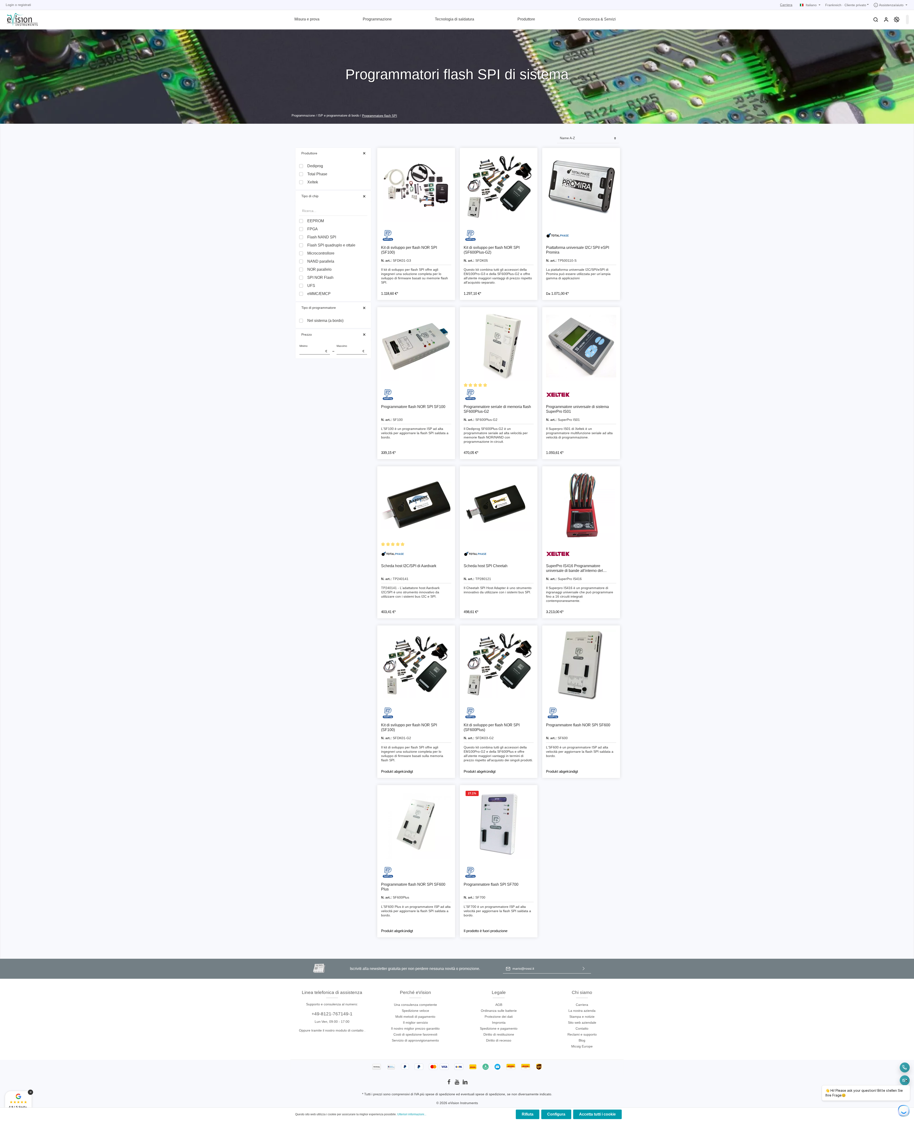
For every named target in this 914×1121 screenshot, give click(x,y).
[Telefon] (905, 1067)
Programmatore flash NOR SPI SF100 (413, 407)
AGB (498, 1005)
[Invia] (583, 969)
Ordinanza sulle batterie (499, 1011)
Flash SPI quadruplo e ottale (331, 245)
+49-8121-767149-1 (332, 1013)
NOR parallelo (319, 269)
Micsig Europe (582, 1046)
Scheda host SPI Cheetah (485, 566)
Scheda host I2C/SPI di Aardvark (408, 566)
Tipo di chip (309, 196)
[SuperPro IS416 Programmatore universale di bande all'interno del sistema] (581, 505)
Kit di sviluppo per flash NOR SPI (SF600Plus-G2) (492, 250)
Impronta (499, 1022)
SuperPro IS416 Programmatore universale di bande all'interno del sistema (574, 568)
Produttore (309, 153)
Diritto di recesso (498, 1040)
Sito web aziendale (582, 1022)
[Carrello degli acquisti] (907, 19)
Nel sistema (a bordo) (325, 321)
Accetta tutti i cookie (597, 1114)
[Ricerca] (875, 19)
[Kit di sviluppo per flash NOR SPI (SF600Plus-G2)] (499, 187)
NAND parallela (320, 261)
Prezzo (306, 334)
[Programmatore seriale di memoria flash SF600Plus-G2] (499, 346)
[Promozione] (896, 19)
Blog (582, 1040)
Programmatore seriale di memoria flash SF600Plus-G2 (497, 409)
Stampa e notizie (582, 1016)
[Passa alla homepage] (19, 19)
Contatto (582, 1028)
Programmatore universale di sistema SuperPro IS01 (577, 409)
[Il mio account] (886, 19)
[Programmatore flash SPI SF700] (499, 824)
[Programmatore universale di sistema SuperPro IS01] (581, 346)
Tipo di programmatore (318, 308)
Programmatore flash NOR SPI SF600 (578, 725)
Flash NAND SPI (321, 237)
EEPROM (315, 221)
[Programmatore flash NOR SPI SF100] (416, 346)
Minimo (313, 348)
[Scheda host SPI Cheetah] (499, 505)
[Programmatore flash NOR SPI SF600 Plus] (416, 824)
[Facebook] (449, 1083)
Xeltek (312, 182)
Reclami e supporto (582, 1034)
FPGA (312, 229)
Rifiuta (527, 1114)
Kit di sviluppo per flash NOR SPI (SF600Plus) (492, 727)
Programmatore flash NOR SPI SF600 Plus (413, 886)
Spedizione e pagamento (498, 1028)
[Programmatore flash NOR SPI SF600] (581, 664)
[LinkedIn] (465, 1083)
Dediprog (315, 166)
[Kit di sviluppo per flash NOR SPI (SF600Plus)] (499, 664)
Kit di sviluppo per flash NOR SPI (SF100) (409, 250)
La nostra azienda (582, 1011)
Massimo (350, 348)
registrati (24, 5)
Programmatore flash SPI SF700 (491, 884)
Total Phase (317, 174)
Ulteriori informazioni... (411, 1114)
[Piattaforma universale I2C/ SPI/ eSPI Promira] (581, 187)
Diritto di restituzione (498, 1034)
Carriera (786, 5)
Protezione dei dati (499, 1016)
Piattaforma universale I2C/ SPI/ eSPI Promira (577, 250)
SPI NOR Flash (320, 277)
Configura (556, 1114)
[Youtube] (457, 1083)
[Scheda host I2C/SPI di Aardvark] (416, 505)
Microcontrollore (320, 253)
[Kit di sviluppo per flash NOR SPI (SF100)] (416, 187)
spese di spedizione (440, 1094)
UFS (311, 286)
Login (10, 5)
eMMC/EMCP (319, 294)
